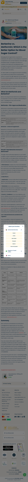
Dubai (14, 233)
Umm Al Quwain (14, 246)
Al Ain (14, 235)
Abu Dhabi (14, 238)
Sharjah (14, 241)
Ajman (14, 243)
